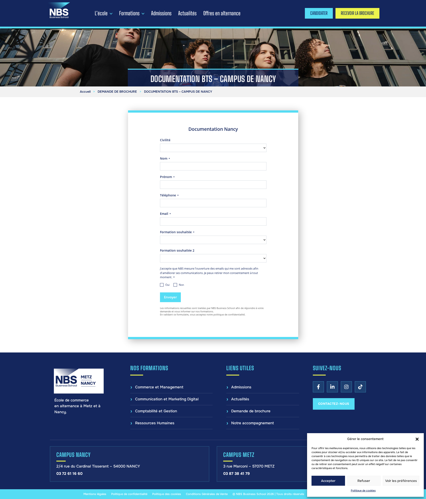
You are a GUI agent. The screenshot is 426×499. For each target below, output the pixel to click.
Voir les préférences (401, 481)
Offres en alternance (222, 13)
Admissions (161, 13)
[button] (417, 439)
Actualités (187, 13)
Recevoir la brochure (357, 13)
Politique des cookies (166, 494)
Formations (129, 13)
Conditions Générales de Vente (207, 494)
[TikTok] (360, 386)
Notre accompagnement (252, 423)
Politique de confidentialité (129, 494)
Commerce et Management (159, 387)
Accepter (328, 481)
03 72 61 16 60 (69, 473)
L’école (101, 13)
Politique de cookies (363, 490)
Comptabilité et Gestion (156, 411)
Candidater (318, 13)
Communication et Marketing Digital (167, 399)
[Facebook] (318, 386)
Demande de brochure (250, 411)
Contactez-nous (333, 404)
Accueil (85, 92)
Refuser (363, 481)
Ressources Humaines (154, 423)
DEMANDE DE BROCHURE (117, 92)
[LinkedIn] (332, 386)
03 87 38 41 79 (236, 473)
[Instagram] (346, 386)
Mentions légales (94, 494)
